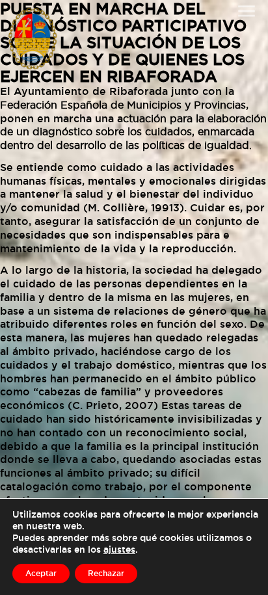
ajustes (119, 549)
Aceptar (41, 573)
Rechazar (106, 573)
